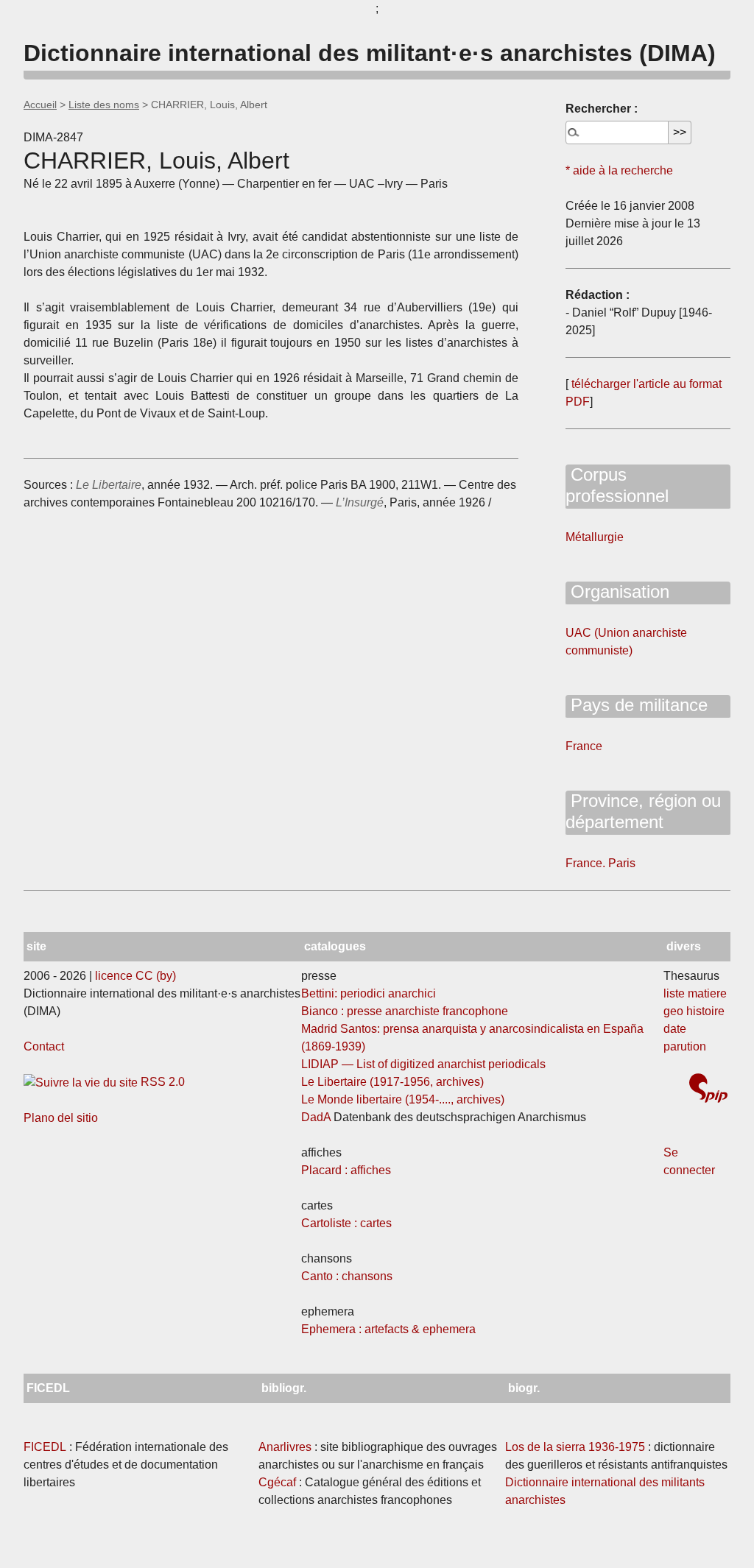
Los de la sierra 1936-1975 (575, 1447)
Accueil (40, 104)
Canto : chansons (346, 1276)
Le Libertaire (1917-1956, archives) (392, 1082)
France (584, 746)
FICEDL (45, 1447)
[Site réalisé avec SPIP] (708, 1089)
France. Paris (600, 863)
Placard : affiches (346, 1170)
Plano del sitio (61, 1118)
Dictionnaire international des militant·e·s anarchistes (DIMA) (370, 53)
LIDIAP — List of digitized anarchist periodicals (423, 1064)
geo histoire (694, 1011)
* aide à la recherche (619, 170)
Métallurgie (595, 537)
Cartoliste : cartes (346, 1223)
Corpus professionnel (617, 485)
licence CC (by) (135, 976)
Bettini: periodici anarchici (368, 993)
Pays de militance (637, 705)
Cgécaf (277, 1482)
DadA (316, 1117)
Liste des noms (103, 104)
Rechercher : (602, 108)
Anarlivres (284, 1447)
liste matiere (695, 993)
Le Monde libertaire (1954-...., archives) (402, 1099)
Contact (44, 1046)
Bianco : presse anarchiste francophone (404, 1011)
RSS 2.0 (161, 1082)
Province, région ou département (643, 811)
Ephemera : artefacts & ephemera (388, 1329)
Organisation (617, 591)
